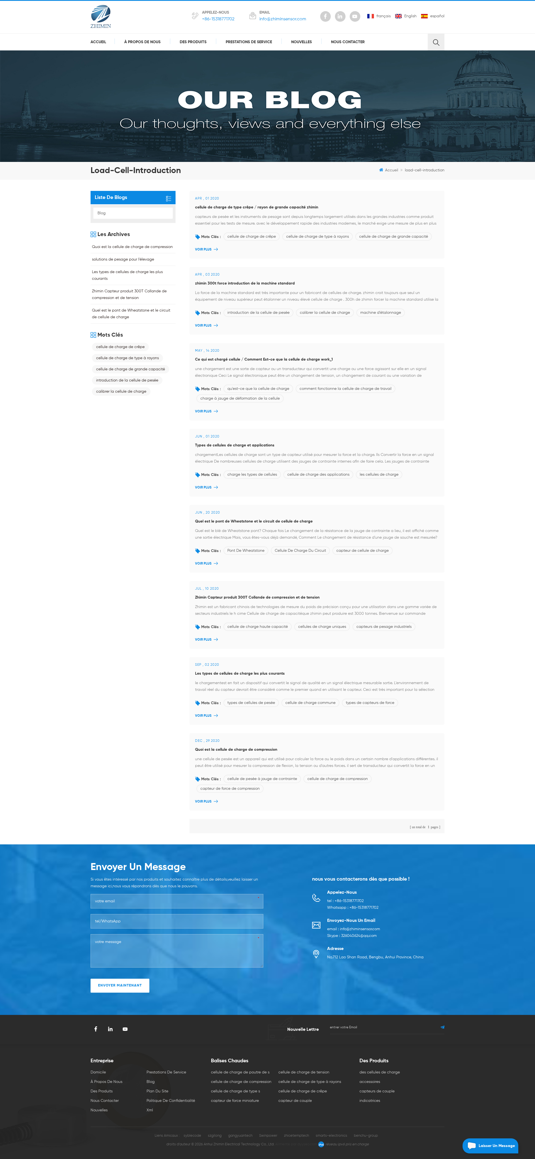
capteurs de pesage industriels (384, 627)
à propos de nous (142, 42)
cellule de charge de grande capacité (393, 237)
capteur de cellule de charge (362, 551)
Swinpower (268, 1136)
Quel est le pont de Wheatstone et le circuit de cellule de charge (254, 521)
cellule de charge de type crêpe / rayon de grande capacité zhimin (256, 207)
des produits (193, 42)
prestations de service (249, 42)
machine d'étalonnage (380, 313)
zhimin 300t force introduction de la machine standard (245, 283)
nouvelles (301, 42)
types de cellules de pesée (251, 703)
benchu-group (366, 1136)
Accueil (98, 42)
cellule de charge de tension (303, 1072)
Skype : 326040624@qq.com (352, 936)
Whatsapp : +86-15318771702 (352, 908)
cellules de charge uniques (322, 627)
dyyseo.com (307, 1144)
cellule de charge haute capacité (257, 627)
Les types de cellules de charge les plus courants (240, 674)
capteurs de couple (377, 1091)
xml (150, 1110)
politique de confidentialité (171, 1101)
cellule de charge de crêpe (251, 237)
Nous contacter (348, 42)
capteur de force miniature (235, 1101)
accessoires (369, 1082)
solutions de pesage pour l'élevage (123, 259)
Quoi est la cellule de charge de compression (236, 750)
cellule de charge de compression (337, 779)
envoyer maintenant (120, 985)
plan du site (157, 1091)
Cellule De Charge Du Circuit (300, 551)
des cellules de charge (379, 1072)
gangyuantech (240, 1136)
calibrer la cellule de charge (325, 313)
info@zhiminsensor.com (282, 19)
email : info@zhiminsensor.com (353, 929)
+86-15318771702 (218, 19)
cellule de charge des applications (318, 475)
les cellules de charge (379, 475)
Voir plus (203, 249)
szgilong (215, 1136)
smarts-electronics (331, 1136)
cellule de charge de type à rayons (317, 237)
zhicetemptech (296, 1136)
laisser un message (497, 1146)
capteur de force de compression (230, 789)
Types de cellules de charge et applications (234, 445)
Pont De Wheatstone (245, 551)
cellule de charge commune (310, 703)
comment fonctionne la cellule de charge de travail (345, 389)
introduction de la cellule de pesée (258, 313)
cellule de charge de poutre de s (240, 1072)
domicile (98, 1072)
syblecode (192, 1136)
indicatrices (369, 1101)
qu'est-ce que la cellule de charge (258, 389)
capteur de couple (295, 1101)
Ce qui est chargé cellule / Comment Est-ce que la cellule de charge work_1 (264, 359)
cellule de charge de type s (235, 1091)
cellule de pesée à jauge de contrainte (262, 779)
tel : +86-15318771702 (345, 901)
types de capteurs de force (370, 703)
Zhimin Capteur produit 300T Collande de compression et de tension (257, 597)
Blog (102, 213)
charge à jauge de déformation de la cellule (240, 398)
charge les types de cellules (252, 475)
